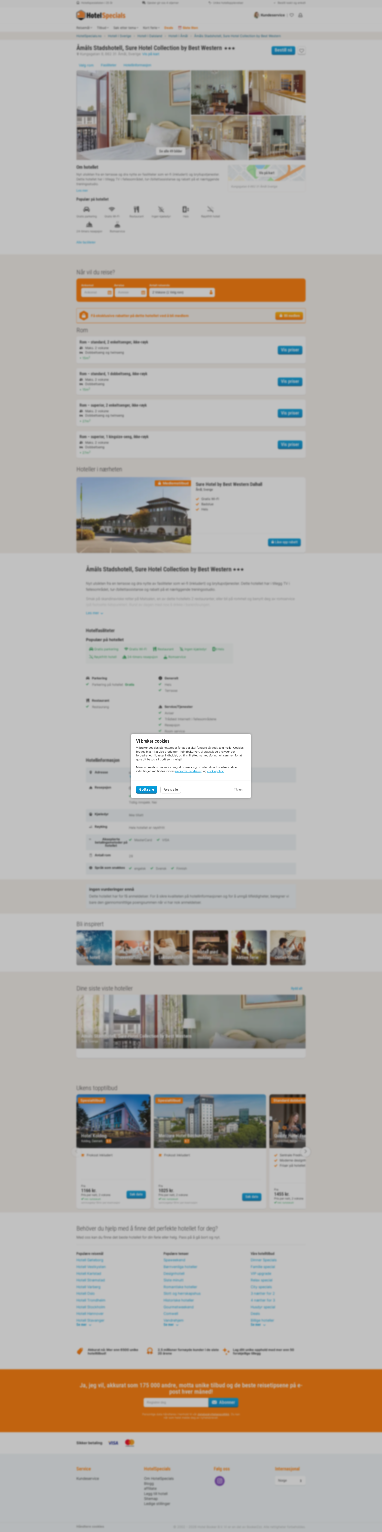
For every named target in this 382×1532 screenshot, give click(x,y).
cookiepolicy (215, 771)
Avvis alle (171, 790)
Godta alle (146, 789)
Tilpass (238, 789)
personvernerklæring (188, 771)
